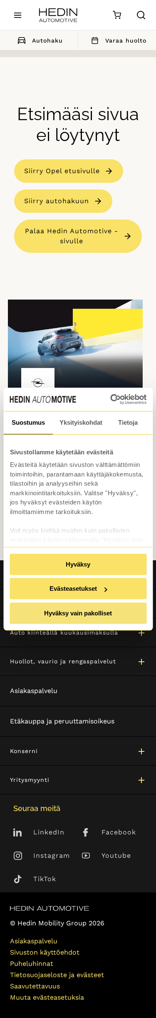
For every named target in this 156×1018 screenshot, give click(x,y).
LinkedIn (48, 832)
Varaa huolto (125, 40)
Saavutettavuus (35, 986)
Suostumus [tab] (28, 422)
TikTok (44, 879)
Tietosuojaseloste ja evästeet (57, 975)
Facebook (119, 832)
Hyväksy (78, 564)
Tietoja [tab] (128, 422)
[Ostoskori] (117, 15)
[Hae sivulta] (141, 15)
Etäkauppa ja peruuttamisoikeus (62, 721)
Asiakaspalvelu (33, 691)
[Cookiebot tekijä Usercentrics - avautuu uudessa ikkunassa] (111, 399)
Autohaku (47, 40)
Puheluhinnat (31, 964)
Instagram (51, 855)
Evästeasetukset (73, 588)
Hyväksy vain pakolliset (78, 613)
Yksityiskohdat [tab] (80, 422)
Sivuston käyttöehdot (44, 952)
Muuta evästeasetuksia (47, 997)
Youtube (116, 855)
